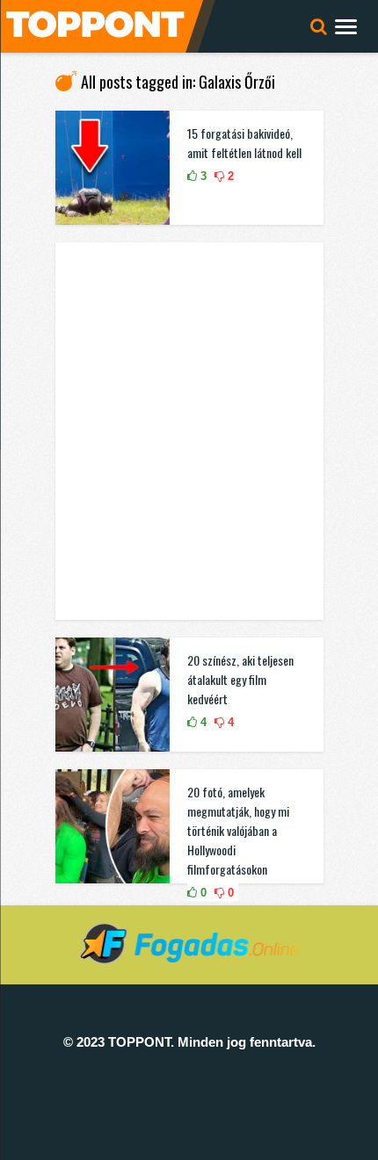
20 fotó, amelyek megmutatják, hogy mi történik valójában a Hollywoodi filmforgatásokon (238, 830)
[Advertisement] (189, 431)
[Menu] (346, 26)
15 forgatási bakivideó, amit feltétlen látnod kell (244, 143)
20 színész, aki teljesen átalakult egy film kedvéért (240, 679)
